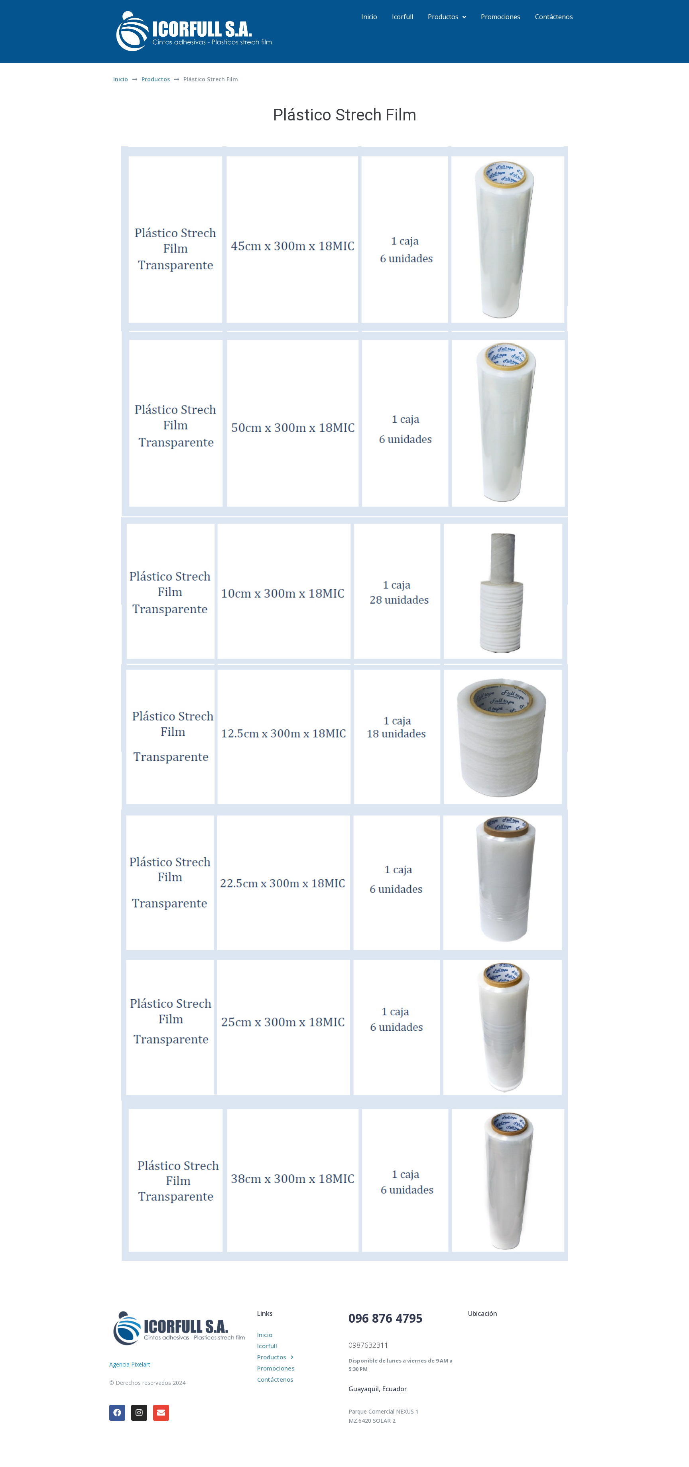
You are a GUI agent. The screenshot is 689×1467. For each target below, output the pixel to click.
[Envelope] (161, 1413)
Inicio (120, 79)
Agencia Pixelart (129, 1364)
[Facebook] (117, 1413)
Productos (156, 79)
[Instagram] (139, 1413)
